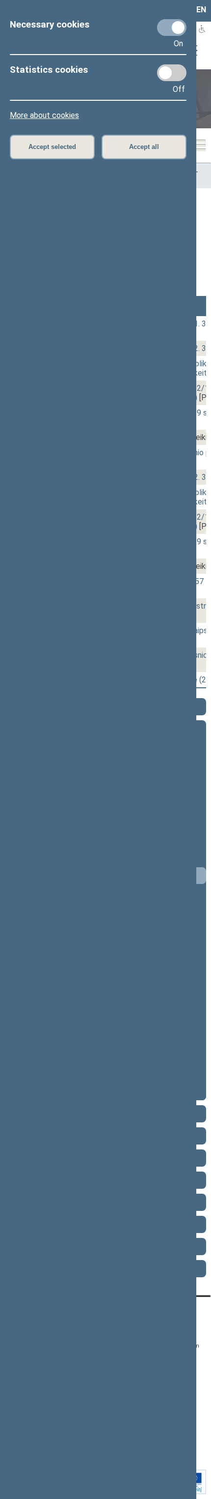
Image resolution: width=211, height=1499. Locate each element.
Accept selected (52, 146)
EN (201, 9)
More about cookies (44, 115)
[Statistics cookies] (171, 72)
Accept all (144, 146)
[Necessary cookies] (171, 27)
